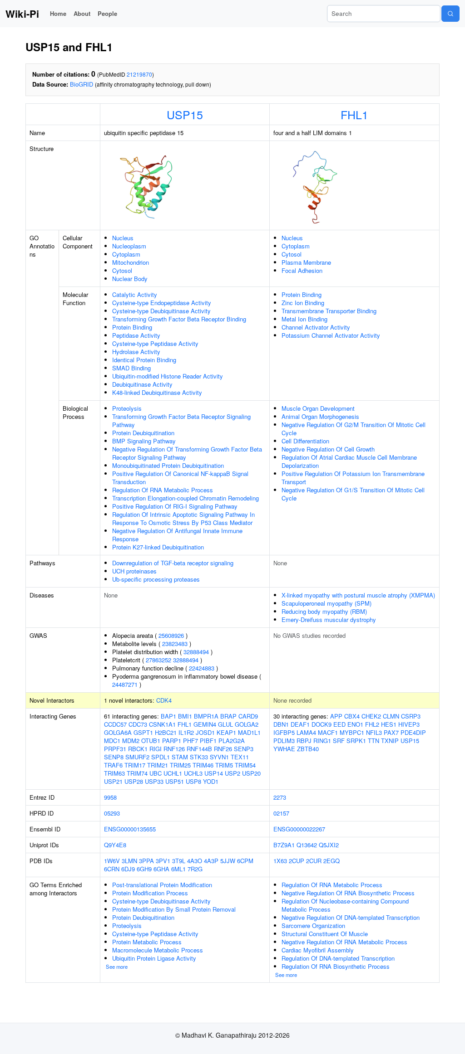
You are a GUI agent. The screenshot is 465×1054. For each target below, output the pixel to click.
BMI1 (185, 716)
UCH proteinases (134, 571)
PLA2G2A (231, 740)
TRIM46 (203, 765)
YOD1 (210, 781)
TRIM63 (114, 773)
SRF (339, 740)
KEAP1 (226, 732)
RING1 (322, 740)
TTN (373, 740)
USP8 (193, 781)
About (82, 13)
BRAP (228, 716)
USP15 (185, 114)
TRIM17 (134, 765)
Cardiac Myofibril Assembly (318, 950)
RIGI (155, 748)
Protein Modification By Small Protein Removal (174, 909)
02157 (281, 813)
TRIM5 (224, 765)
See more (117, 966)
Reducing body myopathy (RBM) (324, 611)
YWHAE (284, 748)
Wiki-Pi (22, 13)
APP (336, 716)
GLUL (225, 724)
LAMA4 (306, 732)
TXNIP (390, 740)
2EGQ (331, 860)
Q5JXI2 (329, 844)
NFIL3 (374, 732)
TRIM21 (157, 765)
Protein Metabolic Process (147, 941)
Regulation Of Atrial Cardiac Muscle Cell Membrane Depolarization (349, 461)
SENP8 (114, 757)
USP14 (213, 773)
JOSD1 (205, 732)
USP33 (154, 781)
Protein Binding (132, 327)
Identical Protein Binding (144, 359)
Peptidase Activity (136, 335)
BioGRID (81, 84)
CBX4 (352, 716)
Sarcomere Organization (313, 925)
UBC (155, 773)
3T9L (178, 860)
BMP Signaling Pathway (144, 441)
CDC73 (138, 724)
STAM (180, 757)
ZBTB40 (308, 748)
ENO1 (355, 724)
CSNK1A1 (162, 724)
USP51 (174, 781)
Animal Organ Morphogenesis (320, 416)
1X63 (280, 860)
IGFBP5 (284, 732)
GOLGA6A (118, 732)
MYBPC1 (352, 732)
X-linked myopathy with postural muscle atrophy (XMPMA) (358, 595)
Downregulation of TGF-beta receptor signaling (172, 563)
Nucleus (123, 237)
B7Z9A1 (284, 844)
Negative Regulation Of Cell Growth (328, 449)
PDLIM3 (284, 740)
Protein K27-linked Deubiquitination (158, 547)
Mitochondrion (130, 262)
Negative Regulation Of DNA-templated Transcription (351, 917)
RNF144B (199, 748)
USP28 (133, 781)
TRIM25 (180, 765)
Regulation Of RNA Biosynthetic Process (336, 966)
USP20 (251, 773)
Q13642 (307, 844)
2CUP (296, 860)
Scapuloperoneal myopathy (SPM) (326, 603)
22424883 (201, 668)
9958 (110, 797)
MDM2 (130, 740)
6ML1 (178, 869)
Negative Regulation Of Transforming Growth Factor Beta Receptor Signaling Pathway (187, 453)
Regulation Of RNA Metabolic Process (162, 490)
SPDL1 (160, 757)
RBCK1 (138, 748)
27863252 (158, 660)
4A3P (211, 860)
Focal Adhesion (302, 270)
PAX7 (391, 732)
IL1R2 (186, 732)
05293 (112, 813)
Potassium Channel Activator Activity (331, 335)
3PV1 (163, 860)
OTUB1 (150, 740)
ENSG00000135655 (130, 829)
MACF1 (328, 732)
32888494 (196, 651)
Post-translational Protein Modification (162, 884)
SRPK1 (356, 740)
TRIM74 (137, 773)
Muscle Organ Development (318, 408)
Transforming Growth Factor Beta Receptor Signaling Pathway (181, 420)
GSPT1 (143, 732)
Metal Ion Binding (304, 319)
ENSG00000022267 (299, 829)
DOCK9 (321, 724)
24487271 (125, 684)
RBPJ (304, 740)
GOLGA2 (246, 724)
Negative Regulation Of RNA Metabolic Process (344, 941)
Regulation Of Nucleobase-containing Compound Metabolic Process (345, 905)
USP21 (113, 781)
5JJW (227, 860)
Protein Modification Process (150, 893)
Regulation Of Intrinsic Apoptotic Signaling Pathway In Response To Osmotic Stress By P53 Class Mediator (183, 518)
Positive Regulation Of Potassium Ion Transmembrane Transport (353, 477)
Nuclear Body (130, 278)
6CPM (245, 860)
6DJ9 (128, 869)
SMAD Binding (131, 368)
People (107, 13)
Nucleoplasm (129, 246)
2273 (279, 797)
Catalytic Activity (134, 294)
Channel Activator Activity (316, 327)
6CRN (111, 869)
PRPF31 (115, 748)
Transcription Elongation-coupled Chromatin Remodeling (185, 498)
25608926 (171, 635)
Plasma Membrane (306, 262)
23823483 (175, 643)
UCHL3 (193, 773)
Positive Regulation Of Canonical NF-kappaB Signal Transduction (180, 477)
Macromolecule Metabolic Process (157, 950)
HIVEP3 (409, 724)
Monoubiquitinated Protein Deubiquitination (168, 465)
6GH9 (144, 869)
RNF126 (174, 748)
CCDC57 (115, 724)
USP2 (232, 773)
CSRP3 (410, 716)
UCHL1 (172, 773)
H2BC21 (166, 732)
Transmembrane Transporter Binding (329, 310)
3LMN (129, 860)
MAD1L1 (249, 732)
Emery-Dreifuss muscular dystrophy (329, 619)
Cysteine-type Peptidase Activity (155, 343)
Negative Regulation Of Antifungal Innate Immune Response (177, 534)
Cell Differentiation (305, 441)
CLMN (391, 716)
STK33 (199, 757)
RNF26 (223, 748)
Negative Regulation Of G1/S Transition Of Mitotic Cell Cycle (353, 494)
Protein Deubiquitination (143, 432)
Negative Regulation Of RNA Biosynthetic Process (348, 893)
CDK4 (164, 700)
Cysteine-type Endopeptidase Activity (161, 302)
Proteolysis (127, 408)
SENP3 (243, 748)
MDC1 (112, 740)
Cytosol (122, 270)
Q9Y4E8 (115, 844)
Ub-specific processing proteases (156, 579)
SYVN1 (219, 757)
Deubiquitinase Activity (142, 384)
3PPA (146, 860)
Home (58, 13)
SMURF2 (137, 757)
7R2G (195, 869)
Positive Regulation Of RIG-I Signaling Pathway (174, 506)
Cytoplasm (126, 254)
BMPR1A (206, 716)
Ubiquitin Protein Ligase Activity (154, 958)
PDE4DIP (413, 732)
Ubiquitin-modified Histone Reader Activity (167, 376)
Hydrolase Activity (136, 351)
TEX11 (240, 757)
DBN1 (281, 724)
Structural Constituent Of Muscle (325, 933)
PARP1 (171, 740)
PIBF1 (208, 740)
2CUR (314, 860)
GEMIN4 (204, 724)
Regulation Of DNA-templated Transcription (338, 958)
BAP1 (168, 716)
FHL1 (354, 114)
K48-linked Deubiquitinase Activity (157, 392)
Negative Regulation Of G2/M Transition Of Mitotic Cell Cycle (353, 428)
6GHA (161, 869)
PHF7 (190, 740)
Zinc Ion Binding (303, 302)
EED (339, 724)
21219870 (139, 74)
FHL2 (372, 724)
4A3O (194, 860)
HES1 (388, 724)
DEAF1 (300, 724)
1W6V (112, 860)
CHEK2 (371, 716)
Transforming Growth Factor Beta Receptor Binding (179, 319)
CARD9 (248, 716)
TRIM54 (245, 765)
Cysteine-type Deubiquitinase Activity (161, 310)
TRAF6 (113, 765)
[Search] (450, 13)
